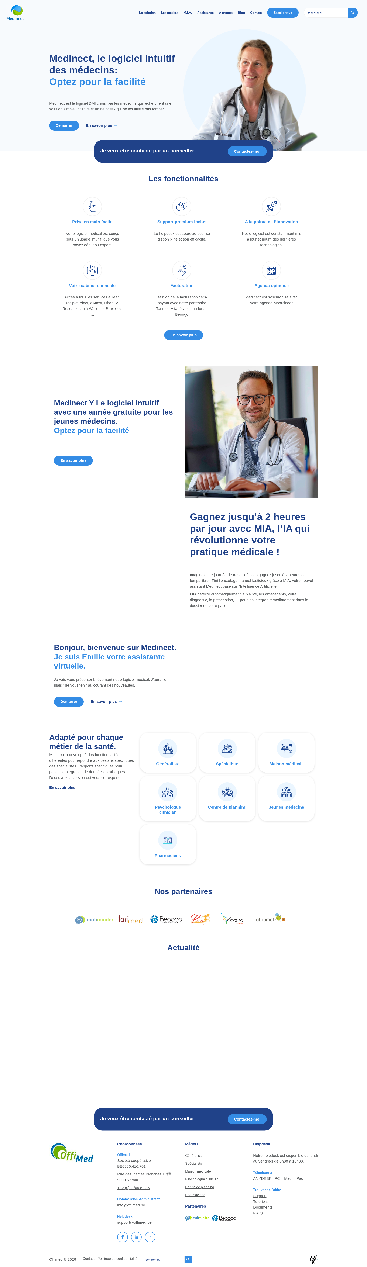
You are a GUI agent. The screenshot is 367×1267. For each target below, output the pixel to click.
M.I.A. (188, 12)
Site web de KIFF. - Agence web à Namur (313, 1259)
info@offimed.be (131, 1205)
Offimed (27, 12)
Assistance (205, 12)
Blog (241, 12)
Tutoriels (260, 1201)
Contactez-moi (247, 151)
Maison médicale (198, 1171)
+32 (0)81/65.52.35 (133, 1188)
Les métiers (169, 12)
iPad (299, 1178)
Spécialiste (193, 1163)
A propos (226, 12)
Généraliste (194, 1155)
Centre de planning (199, 1187)
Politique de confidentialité (117, 1258)
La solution (147, 12)
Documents (262, 1207)
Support (260, 1196)
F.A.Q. (258, 1213)
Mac (287, 1178)
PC (277, 1178)
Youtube (150, 1237)
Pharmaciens (195, 1195)
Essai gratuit (283, 12)
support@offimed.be (134, 1222)
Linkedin (136, 1237)
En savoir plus (99, 125)
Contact (256, 12)
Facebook (122, 1237)
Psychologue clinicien (201, 1179)
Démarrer (64, 125)
